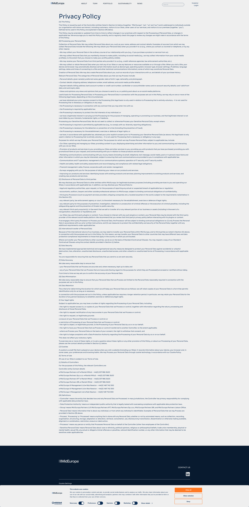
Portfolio (107, 4)
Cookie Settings (65, 483)
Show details (145, 503)
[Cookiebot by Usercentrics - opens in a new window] (56, 503)
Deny (188, 501)
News (139, 4)
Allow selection (188, 496)
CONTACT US (184, 467)
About (84, 4)
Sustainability (125, 4)
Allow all (188, 490)
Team (95, 4)
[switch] (100, 503)
